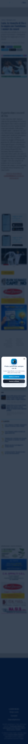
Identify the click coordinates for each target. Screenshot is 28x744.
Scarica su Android (14, 376)
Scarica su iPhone (14, 381)
